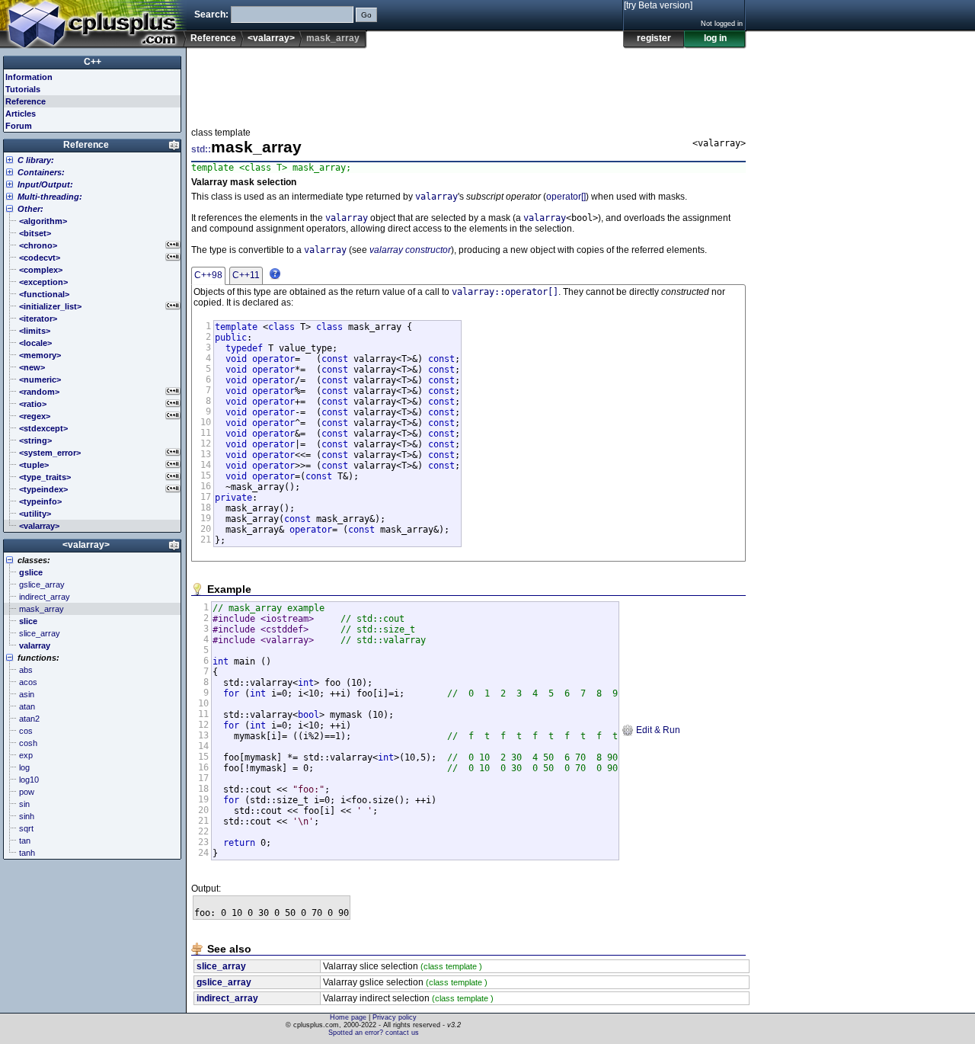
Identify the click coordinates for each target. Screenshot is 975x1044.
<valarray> (271, 38)
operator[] (566, 196)
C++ (92, 61)
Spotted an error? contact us (373, 1032)
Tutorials (22, 89)
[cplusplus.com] (93, 24)
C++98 (208, 275)
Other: (30, 208)
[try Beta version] (658, 5)
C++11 (246, 275)
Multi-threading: (50, 196)
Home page (348, 1017)
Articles (20, 113)
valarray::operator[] (505, 292)
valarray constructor (410, 250)
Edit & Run (657, 730)
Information (29, 77)
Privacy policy (394, 1017)
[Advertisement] (468, 83)
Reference (213, 38)
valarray (436, 196)
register (654, 38)
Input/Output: (45, 184)
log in (715, 38)
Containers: (41, 172)
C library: (36, 160)
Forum (18, 125)
